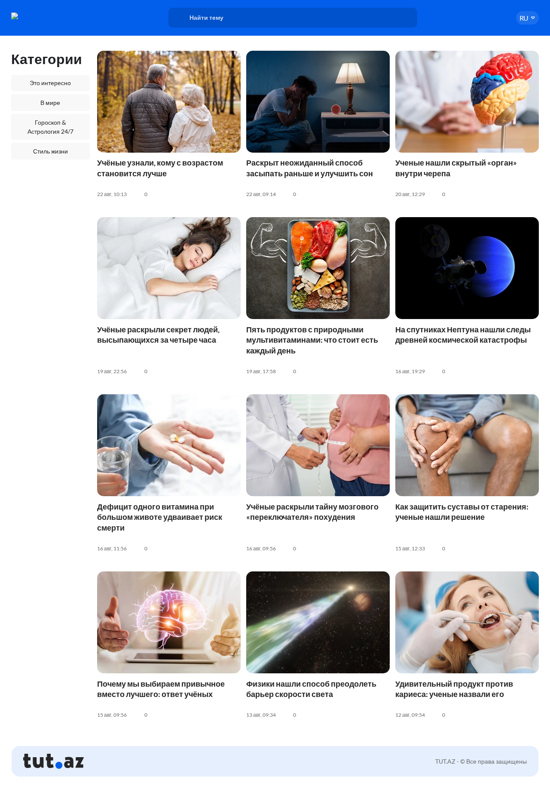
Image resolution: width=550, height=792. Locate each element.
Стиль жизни (50, 151)
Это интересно (50, 82)
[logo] (40, 15)
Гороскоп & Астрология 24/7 (50, 127)
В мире (50, 102)
